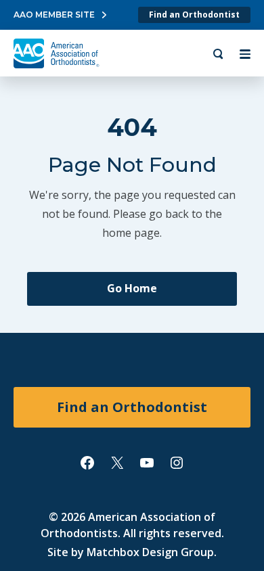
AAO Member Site (54, 14)
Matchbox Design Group (150, 552)
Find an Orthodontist (194, 14)
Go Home (132, 288)
